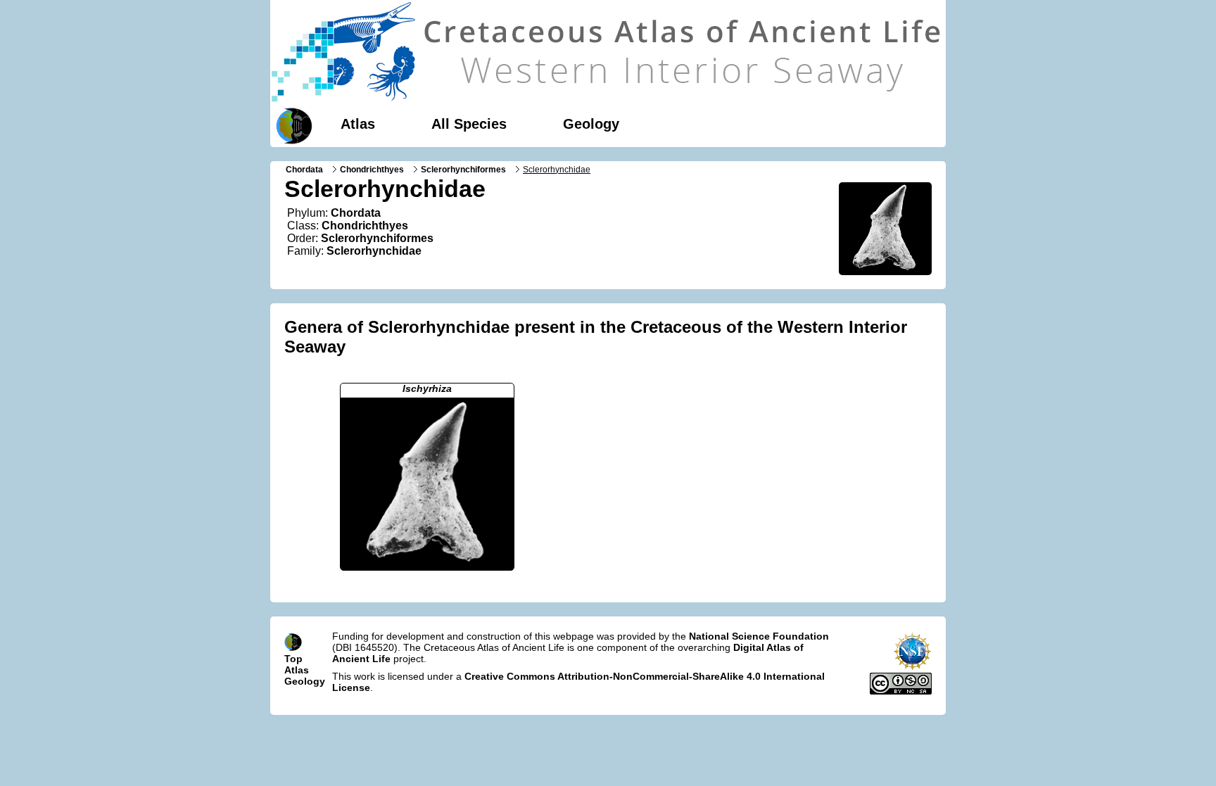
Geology (591, 124)
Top (293, 658)
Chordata (304, 169)
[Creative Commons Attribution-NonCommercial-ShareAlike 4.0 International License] (901, 691)
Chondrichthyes (372, 169)
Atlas (358, 124)
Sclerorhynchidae (374, 251)
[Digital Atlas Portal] (291, 124)
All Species (469, 124)
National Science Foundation (759, 636)
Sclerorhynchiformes (463, 169)
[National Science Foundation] (912, 667)
